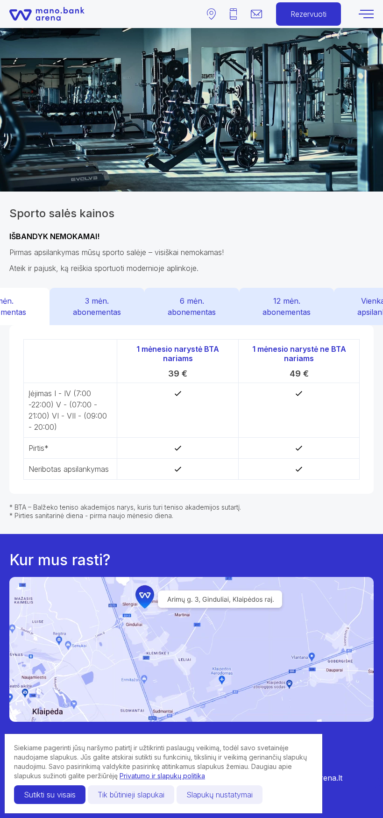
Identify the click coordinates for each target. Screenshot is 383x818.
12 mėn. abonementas (286, 306)
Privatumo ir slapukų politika (162, 776)
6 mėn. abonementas (192, 306)
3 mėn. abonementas (97, 306)
